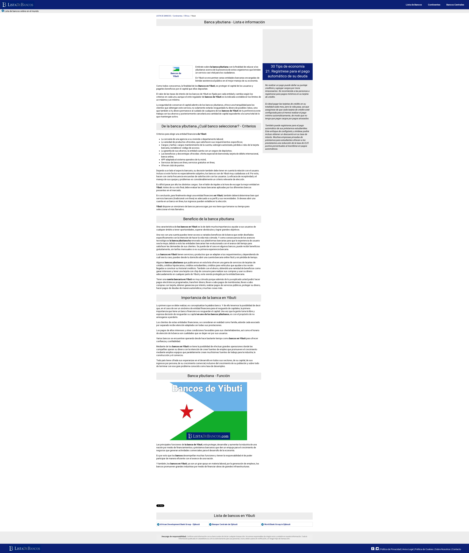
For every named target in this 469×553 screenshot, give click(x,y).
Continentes (434, 4)
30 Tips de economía (288, 66)
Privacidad (390, 549)
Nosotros (442, 549)
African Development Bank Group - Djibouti (180, 524)
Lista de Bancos (414, 4)
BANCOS (163, 16)
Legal (407, 549)
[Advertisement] (208, 46)
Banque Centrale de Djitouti (224, 524)
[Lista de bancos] (17, 4)
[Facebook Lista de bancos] (372, 549)
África (186, 16)
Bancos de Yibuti (176, 75)
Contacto (456, 549)
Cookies (424, 549)
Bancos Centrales (455, 4)
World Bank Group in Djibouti (277, 524)
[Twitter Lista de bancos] (377, 549)
